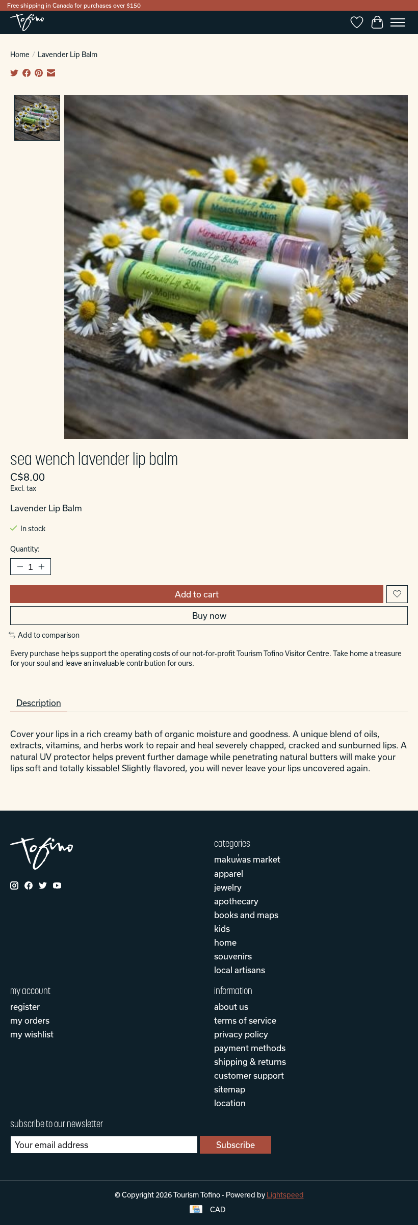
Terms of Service (245, 1020)
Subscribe (235, 1145)
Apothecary (236, 901)
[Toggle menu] (397, 22)
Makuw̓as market (247, 859)
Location (230, 1103)
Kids (222, 928)
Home (20, 54)
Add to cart (197, 594)
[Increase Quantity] (41, 566)
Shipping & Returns (250, 1061)
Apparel (228, 873)
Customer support (249, 1075)
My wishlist (32, 1034)
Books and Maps (246, 915)
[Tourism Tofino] (27, 22)
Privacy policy (241, 1034)
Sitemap (229, 1089)
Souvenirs (233, 956)
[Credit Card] (196, 1210)
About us (231, 1006)
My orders (29, 1020)
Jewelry (228, 887)
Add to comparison (49, 635)
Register (25, 1006)
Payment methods (249, 1048)
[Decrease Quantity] (20, 566)
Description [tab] (38, 703)
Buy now (209, 615)
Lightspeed (285, 1195)
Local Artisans (239, 970)
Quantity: (25, 549)
